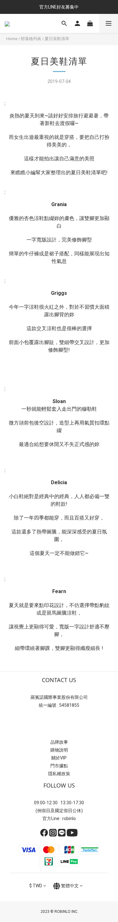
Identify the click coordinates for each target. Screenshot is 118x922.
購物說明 (59, 749)
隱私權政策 (59, 773)
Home (11, 38)
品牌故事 (59, 742)
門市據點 (59, 765)
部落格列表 (31, 38)
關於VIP (59, 757)
